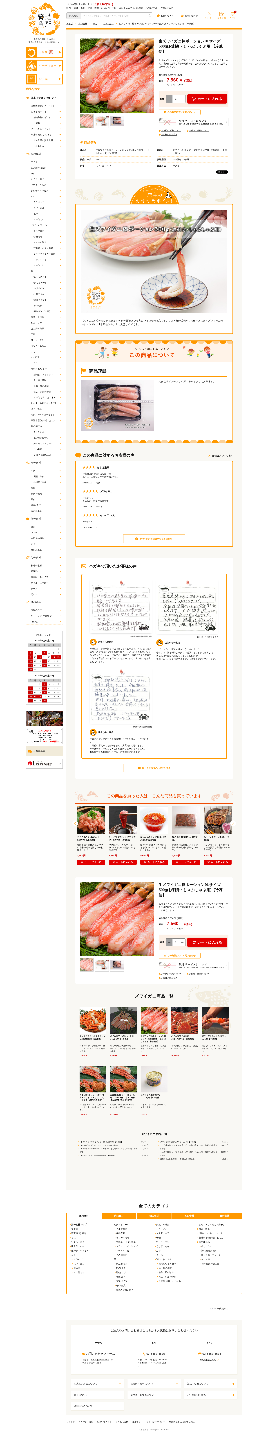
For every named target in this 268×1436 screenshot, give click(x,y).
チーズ (34, 588)
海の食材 (36, 153)
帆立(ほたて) (40, 277)
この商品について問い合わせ (181, 112)
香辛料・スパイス (39, 577)
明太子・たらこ (38, 185)
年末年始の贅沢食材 (43, 140)
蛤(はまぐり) (40, 282)
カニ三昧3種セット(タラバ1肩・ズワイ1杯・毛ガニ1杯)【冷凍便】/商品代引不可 (188, 1147)
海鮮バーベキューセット (43, 414)
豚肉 (33, 488)
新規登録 (221, 18)
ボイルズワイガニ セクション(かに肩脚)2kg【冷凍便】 (101, 1142)
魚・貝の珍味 (40, 380)
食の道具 (36, 602)
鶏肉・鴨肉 (36, 493)
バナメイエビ (40, 259)
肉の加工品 (36, 511)
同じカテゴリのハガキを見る (156, 768)
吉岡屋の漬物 (37, 538)
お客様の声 (39, 751)
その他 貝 (120, 1285)
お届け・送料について (199, 130)
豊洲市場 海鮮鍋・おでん (43, 420)
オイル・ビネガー (39, 583)
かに (33, 196)
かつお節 (38, 449)
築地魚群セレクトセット (43, 106)
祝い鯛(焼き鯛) (41, 437)
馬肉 (33, 499)
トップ (69, 23)
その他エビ (39, 265)
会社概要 (136, 1422)
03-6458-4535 (155, 1353)
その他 (34, 594)
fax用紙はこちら (208, 1360)
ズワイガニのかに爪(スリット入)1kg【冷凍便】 (178, 1142)
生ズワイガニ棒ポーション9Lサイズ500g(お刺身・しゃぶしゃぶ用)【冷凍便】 (108, 1150)
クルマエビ (39, 231)
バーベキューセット (41, 129)
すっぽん (35, 357)
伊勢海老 (38, 236)
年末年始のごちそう (41, 134)
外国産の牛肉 (40, 482)
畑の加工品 (36, 549)
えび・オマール (39, 225)
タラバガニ (39, 202)
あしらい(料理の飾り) (41, 616)
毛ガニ (37, 213)
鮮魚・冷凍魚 (37, 317)
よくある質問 (122, 1422)
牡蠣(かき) (39, 294)
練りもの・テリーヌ (43, 443)
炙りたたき (39, 432)
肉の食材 (36, 462)
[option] (91, 836)
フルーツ (35, 532)
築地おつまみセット (43, 374)
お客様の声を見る (169, 134)
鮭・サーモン (37, 340)
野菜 (33, 526)
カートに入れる (210, 99)
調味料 (34, 571)
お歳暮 (37, 123)
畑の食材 (36, 518)
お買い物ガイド (168, 15)
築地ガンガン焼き (42, 311)
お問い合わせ (191, 15)
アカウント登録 (86, 1422)
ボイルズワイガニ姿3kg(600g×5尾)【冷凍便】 (98, 1155)
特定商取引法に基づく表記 (182, 1422)
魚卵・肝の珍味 (41, 386)
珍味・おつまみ (39, 368)
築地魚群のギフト (42, 117)
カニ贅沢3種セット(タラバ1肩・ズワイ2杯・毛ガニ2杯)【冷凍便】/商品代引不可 (188, 1153)
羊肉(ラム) (36, 505)
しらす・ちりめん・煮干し (44, 403)
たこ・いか (36, 323)
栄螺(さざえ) (40, 300)
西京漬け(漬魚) (38, 167)
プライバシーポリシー (154, 1422)
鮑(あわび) (39, 288)
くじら (34, 363)
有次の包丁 (36, 610)
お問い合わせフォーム (100, 1353)
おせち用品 (39, 146)
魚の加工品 (36, 426)
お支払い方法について (171, 130)
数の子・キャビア (39, 190)
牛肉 (33, 470)
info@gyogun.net (99, 1360)
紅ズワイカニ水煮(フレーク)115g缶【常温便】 (178, 1159)
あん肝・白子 (37, 328)
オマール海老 (40, 242)
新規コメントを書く (222, 455)
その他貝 (38, 305)
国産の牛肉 (39, 476)
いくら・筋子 (37, 179)
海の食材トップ (79, 1224)
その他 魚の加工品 (42, 455)
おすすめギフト (39, 111)
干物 (33, 334)
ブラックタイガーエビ (44, 254)
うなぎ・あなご (38, 345)
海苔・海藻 (36, 409)
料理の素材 (36, 565)
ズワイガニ (39, 208)
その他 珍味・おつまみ (45, 397)
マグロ (34, 162)
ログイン (209, 17)
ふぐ (33, 351)
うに (33, 173)
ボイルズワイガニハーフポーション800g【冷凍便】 (100, 1145)
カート (233, 15)
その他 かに (39, 219)
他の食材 (36, 557)
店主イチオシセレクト (44, 97)
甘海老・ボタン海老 (43, 248)
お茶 (33, 544)
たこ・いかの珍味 (42, 391)
